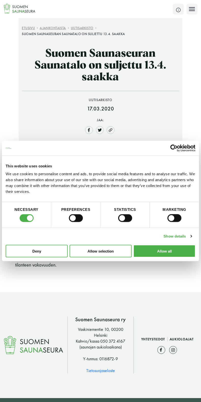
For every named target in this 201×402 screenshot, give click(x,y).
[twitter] (100, 129)
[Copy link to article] (110, 130)
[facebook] (89, 129)
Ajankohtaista (53, 28)
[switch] (76, 218)
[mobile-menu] (192, 9)
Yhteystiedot (153, 339)
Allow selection (101, 251)
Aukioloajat (182, 339)
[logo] (20, 8)
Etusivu (28, 28)
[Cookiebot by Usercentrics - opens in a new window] (173, 148)
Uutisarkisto (82, 28)
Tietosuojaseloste (100, 370)
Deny (36, 251)
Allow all (164, 251)
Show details (174, 236)
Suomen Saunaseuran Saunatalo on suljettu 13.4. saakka (73, 34)
